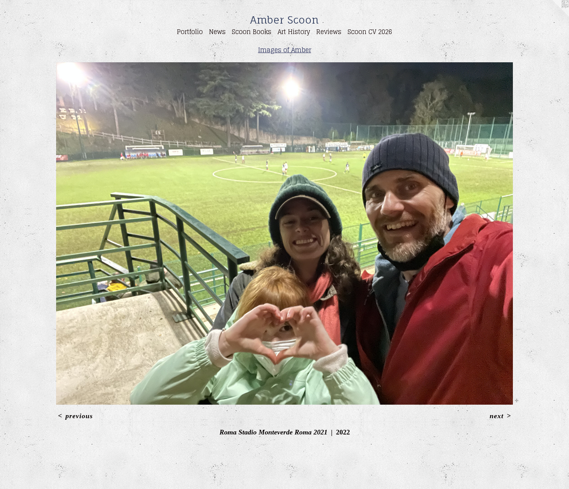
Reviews (328, 31)
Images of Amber (284, 49)
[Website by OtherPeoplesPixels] (553, 15)
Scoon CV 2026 (370, 31)
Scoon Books (251, 31)
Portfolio (190, 31)
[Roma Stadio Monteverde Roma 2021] (284, 233)
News (217, 31)
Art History (294, 31)
